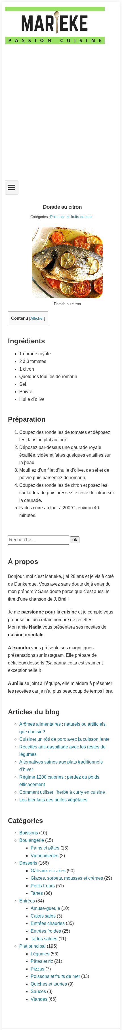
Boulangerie (31, 840)
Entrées (27, 900)
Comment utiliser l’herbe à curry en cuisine (62, 792)
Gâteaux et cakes (48, 870)
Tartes (37, 893)
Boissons (28, 832)
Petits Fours (43, 885)
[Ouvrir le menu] (11, 187)
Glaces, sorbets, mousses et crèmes (67, 878)
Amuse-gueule (45, 908)
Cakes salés (43, 916)
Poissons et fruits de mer (71, 217)
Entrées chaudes (48, 923)
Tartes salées (44, 938)
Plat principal (32, 946)
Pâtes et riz (42, 961)
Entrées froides (46, 931)
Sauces (38, 991)
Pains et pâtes (45, 848)
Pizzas (37, 969)
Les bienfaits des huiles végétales (53, 799)
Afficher (37, 318)
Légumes (40, 953)
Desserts (28, 863)
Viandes (39, 999)
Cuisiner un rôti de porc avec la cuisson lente (64, 739)
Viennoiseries (44, 855)
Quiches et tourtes (49, 984)
